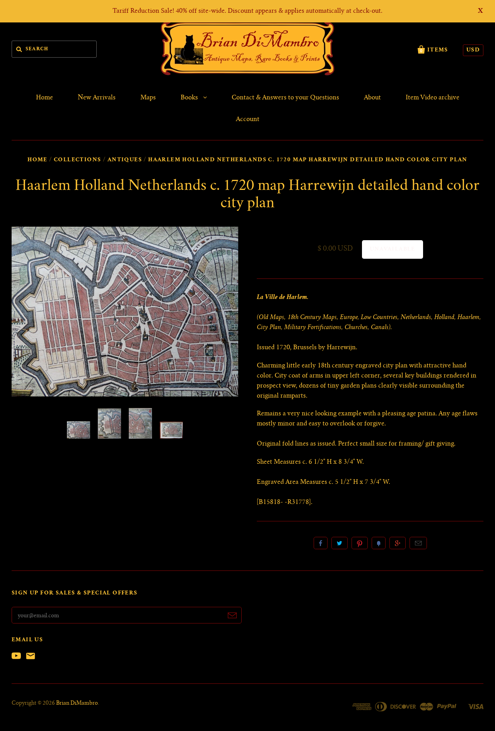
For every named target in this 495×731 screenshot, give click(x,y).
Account (247, 119)
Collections (77, 160)
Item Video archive (432, 98)
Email (418, 543)
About (372, 98)
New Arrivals (97, 98)
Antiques (125, 160)
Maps (148, 98)
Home (44, 98)
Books (190, 98)
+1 (397, 543)
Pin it (360, 543)
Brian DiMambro (77, 703)
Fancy (379, 543)
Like (321, 543)
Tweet (339, 543)
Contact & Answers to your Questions (285, 98)
